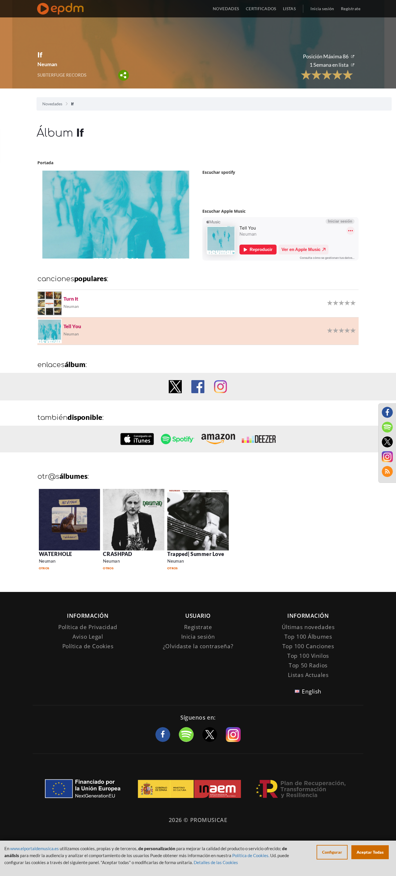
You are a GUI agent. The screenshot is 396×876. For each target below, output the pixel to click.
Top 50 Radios (308, 665)
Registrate (198, 627)
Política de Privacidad (87, 627)
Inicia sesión (322, 8)
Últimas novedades (308, 627)
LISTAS (289, 8)
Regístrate (350, 8)
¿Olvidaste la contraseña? (198, 646)
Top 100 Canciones (308, 646)
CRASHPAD (117, 554)
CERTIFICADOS (261, 8)
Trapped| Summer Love (195, 554)
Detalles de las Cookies (216, 862)
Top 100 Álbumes (308, 636)
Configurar (332, 852)
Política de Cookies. (250, 855)
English (311, 691)
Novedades (52, 103)
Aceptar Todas (370, 852)
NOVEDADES (226, 8)
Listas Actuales (308, 675)
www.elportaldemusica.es (34, 848)
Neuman (47, 560)
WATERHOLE (55, 554)
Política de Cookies (88, 646)
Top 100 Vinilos (308, 656)
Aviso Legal (87, 636)
